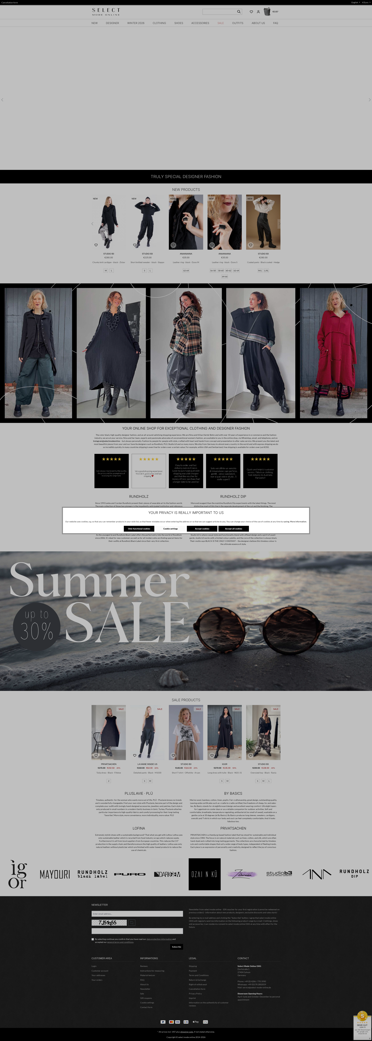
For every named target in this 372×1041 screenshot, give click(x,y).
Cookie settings (170, 528)
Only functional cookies (139, 528)
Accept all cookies (233, 528)
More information (298, 521)
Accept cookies (202, 528)
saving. (287, 521)
